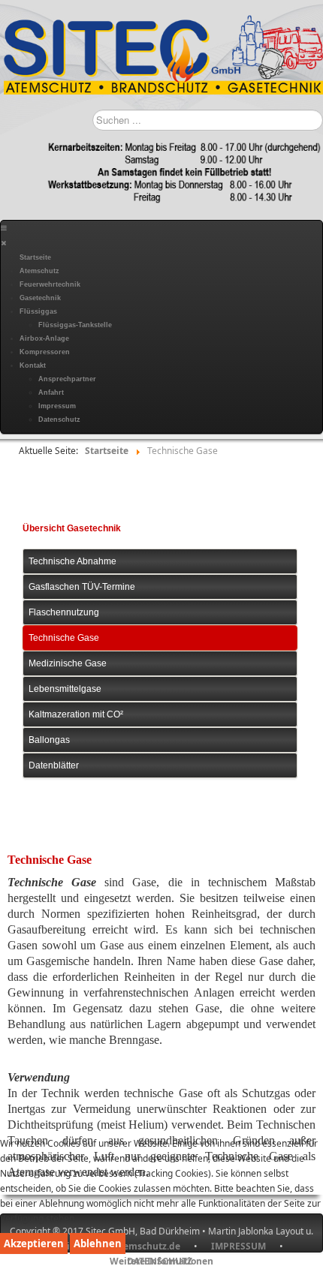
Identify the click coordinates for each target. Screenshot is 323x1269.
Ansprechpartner (67, 379)
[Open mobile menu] (4, 228)
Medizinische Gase (68, 663)
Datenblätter (54, 765)
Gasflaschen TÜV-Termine (82, 587)
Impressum (57, 406)
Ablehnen (98, 1243)
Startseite (35, 257)
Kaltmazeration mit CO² (76, 714)
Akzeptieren (34, 1243)
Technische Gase (64, 638)
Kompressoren (45, 352)
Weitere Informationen (161, 1261)
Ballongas (49, 740)
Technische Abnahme (72, 561)
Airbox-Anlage (44, 338)
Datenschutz (59, 419)
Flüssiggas (38, 311)
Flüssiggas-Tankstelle (75, 325)
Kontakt (33, 365)
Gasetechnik (40, 298)
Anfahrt (51, 392)
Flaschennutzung (64, 612)
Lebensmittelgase (65, 689)
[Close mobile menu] (3, 243)
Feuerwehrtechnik (50, 284)
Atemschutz (39, 271)
